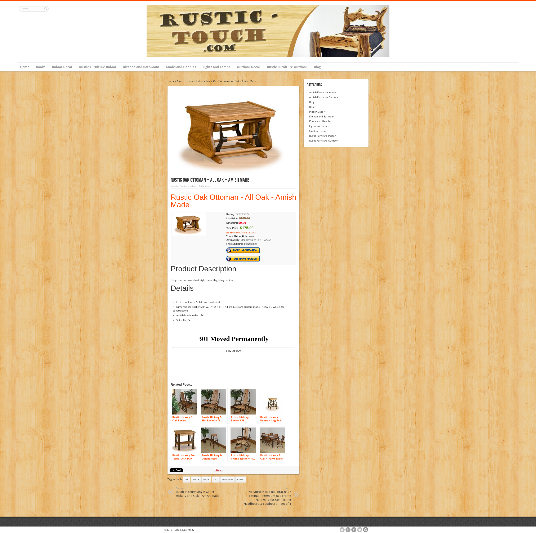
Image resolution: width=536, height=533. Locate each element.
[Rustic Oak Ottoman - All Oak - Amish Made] (189, 234)
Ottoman (227, 479)
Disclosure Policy (184, 530)
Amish (196, 479)
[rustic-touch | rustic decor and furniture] (268, 56)
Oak (216, 479)
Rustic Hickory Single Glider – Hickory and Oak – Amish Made (197, 492)
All (186, 479)
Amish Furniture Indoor (190, 81)
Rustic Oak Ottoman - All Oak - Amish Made (233, 201)
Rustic (240, 479)
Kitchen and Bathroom (141, 67)
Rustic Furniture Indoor (97, 67)
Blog (317, 67)
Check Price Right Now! (240, 236)
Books (40, 67)
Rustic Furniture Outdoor (287, 67)
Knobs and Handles (181, 67)
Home (24, 67)
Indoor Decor (62, 67)
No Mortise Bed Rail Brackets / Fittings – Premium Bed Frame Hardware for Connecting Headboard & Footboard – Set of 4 (267, 496)
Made (206, 479)
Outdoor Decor (248, 67)
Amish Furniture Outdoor (323, 97)
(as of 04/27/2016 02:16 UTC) (240, 233)
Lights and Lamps (216, 67)
